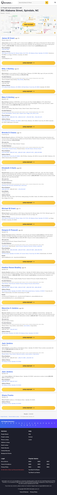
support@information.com (45, 485)
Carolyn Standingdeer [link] (7, 113)
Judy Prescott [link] (5, 246)
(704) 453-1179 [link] (38, 117)
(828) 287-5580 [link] (30, 249)
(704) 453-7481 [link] (30, 117)
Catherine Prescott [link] (27, 246)
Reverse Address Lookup (14, 416)
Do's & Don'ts (4, 461)
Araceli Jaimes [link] (5, 148)
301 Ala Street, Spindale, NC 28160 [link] (10, 333)
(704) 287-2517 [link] (13, 329)
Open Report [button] (27, 63)
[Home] (7, 2)
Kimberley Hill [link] (5, 185)
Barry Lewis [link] (36, 113)
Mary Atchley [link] (20, 79)
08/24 (48, 464)
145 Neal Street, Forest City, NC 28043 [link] (30, 87)
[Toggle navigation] (55, 2)
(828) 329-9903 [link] (38, 152)
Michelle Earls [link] (17, 185)
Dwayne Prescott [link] (28, 283)
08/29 (29, 461)
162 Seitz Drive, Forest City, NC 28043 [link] (11, 156)
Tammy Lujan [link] (16, 113)
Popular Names (33, 458)
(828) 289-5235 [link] (5, 189)
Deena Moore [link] (36, 283)
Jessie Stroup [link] (5, 283)
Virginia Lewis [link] (22, 113)
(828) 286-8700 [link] (38, 249)
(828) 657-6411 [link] (13, 152)
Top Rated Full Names (34, 469)
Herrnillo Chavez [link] (29, 148)
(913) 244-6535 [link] (5, 152)
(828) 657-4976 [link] (30, 152)
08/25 (39, 464)
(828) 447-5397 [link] (22, 287)
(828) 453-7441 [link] (13, 117)
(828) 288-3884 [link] (13, 249)
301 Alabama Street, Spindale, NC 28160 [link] (38, 53)
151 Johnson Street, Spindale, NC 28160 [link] (11, 291)
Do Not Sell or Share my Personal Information (12, 469)
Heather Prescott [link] (20, 283)
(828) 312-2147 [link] (22, 117)
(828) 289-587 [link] (38, 287)
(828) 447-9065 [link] (13, 287)
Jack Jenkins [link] (27, 325)
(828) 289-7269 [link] (30, 287)
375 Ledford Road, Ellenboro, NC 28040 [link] (11, 87)
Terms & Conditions (6, 464)
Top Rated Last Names (34, 472)
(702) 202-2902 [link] (5, 49)
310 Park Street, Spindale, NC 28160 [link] (10, 253)
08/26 (29, 464)
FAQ (29, 434)
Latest (30, 439)
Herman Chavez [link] (37, 148)
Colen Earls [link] (24, 185)
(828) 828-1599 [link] (5, 287)
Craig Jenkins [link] (36, 354)
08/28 (39, 461)
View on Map (28, 24)
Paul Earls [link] (11, 185)
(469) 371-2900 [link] (22, 357)
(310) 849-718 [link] (29, 357)
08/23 (29, 467)
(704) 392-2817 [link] (22, 189)
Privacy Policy (4, 467)
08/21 (48, 467)
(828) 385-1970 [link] (5, 381)
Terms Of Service (24, 492)
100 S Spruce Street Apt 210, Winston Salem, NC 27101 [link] (15, 53)
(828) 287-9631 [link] (22, 249)
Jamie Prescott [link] (19, 246)
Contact (30, 436)
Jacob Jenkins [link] (28, 354)
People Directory (4, 416)
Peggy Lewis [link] (29, 113)
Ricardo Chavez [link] (13, 148)
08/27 (48, 461)
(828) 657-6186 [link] (21, 152)
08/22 (39, 467)
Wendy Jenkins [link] (5, 354)
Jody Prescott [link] (12, 283)
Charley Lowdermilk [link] (37, 246)
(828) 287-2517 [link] (13, 381)
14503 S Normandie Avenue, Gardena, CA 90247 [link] (33, 291)
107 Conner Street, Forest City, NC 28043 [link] (29, 253)
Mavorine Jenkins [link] (21, 354)
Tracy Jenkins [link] (13, 354)
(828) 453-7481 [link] (5, 117)
